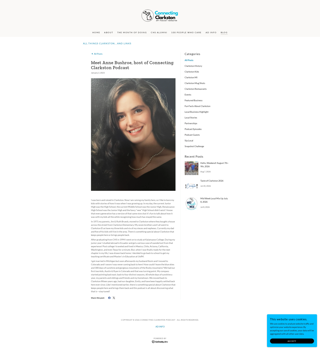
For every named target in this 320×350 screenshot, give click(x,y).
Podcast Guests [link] (192, 134)
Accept (292, 341)
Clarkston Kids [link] (192, 71)
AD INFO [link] (211, 32)
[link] (160, 15)
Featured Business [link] (193, 100)
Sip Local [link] (189, 140)
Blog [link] (224, 32)
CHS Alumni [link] (159, 32)
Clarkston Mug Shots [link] (195, 83)
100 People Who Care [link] (186, 32)
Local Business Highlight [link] (196, 111)
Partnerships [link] (191, 123)
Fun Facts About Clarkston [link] (197, 106)
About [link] (108, 32)
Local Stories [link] (191, 117)
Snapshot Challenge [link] (194, 146)
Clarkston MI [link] (191, 77)
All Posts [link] (189, 60)
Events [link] (188, 94)
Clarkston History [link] (193, 66)
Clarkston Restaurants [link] (196, 88)
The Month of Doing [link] (132, 32)
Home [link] (96, 32)
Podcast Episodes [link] (193, 129)
